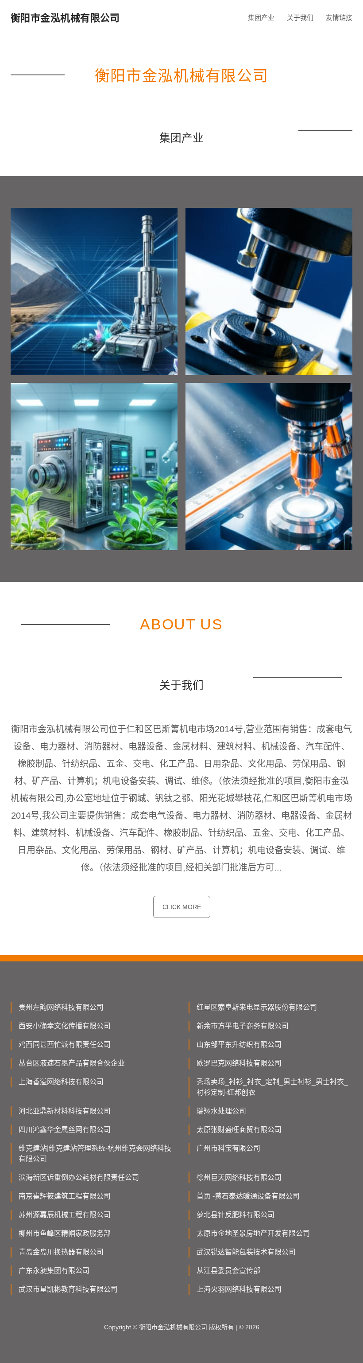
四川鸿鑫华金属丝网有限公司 (65, 1129)
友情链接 (339, 17)
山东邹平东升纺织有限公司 (239, 1044)
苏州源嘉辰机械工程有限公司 (65, 1214)
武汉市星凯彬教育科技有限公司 (68, 1289)
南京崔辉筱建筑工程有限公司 (65, 1196)
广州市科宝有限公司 (228, 1148)
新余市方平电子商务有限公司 (243, 1026)
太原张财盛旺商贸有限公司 (239, 1129)
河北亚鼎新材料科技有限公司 (65, 1111)
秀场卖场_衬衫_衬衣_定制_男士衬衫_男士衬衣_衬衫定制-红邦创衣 (272, 1087)
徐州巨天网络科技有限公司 (239, 1177)
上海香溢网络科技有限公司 (61, 1082)
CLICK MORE (181, 906)
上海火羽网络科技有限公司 (239, 1289)
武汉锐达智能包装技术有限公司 (246, 1252)
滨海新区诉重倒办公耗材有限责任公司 (79, 1177)
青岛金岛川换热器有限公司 (61, 1252)
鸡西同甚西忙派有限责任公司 (65, 1044)
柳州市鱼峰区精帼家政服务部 (65, 1233)
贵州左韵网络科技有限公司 (61, 1007)
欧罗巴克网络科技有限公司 (239, 1063)
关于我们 (300, 17)
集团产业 (261, 17)
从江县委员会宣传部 (228, 1270)
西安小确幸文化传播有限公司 (65, 1026)
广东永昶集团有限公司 (54, 1270)
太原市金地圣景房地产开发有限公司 (253, 1233)
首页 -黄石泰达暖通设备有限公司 (248, 1196)
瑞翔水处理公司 (221, 1111)
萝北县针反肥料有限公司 (235, 1214)
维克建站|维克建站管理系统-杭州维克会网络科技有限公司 (95, 1153)
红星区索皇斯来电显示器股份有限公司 (257, 1007)
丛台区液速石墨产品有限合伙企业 (72, 1063)
